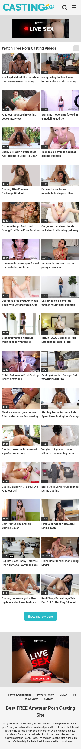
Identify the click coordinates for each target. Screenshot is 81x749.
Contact (48, 698)
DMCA (63, 694)
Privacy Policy (45, 694)
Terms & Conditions (19, 694)
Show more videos (40, 616)
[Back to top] (74, 741)
